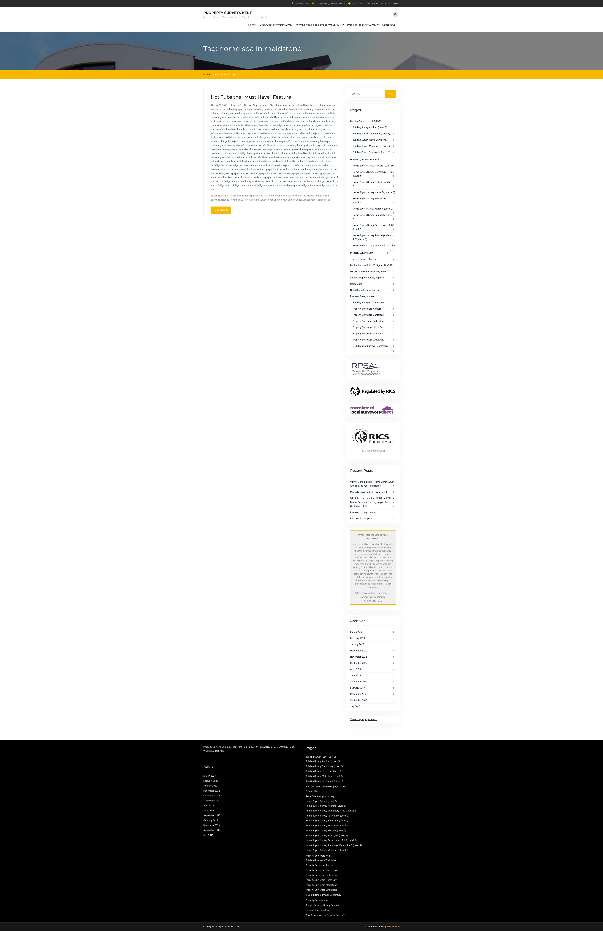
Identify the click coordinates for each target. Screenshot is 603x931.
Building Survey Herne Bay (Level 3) (371, 139)
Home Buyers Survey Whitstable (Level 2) (374, 245)
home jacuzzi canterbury (249, 129)
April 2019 (355, 669)
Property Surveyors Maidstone (368, 333)
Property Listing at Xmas (363, 512)
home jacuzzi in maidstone (295, 133)
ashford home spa (327, 105)
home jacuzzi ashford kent (223, 129)
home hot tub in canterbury (293, 117)
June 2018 (355, 675)
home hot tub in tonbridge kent (316, 121)
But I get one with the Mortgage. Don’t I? (371, 265)
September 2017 (358, 681)
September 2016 (358, 700)
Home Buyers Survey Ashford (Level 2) (373, 165)
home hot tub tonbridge (270, 125)
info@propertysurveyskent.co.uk (330, 3)
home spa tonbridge (236, 153)
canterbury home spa (313, 109)
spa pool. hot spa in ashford (244, 173)
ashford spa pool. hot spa (239, 109)
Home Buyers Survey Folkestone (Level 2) (327, 815)
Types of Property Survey (361, 24)
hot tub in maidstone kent (223, 161)
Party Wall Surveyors (361, 518)
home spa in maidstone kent (235, 149)
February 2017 (357, 687)
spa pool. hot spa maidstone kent (280, 181)
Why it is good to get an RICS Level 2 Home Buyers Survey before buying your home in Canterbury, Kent (373, 502)
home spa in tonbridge (261, 149)
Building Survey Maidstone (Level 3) (371, 146)
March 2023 (356, 632)
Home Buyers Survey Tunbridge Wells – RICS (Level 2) (333, 845)
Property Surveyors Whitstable (368, 339)
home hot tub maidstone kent (244, 125)
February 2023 (357, 638)
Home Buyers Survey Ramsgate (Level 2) (326, 835)
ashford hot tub (218, 109)
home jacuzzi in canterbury (237, 133)
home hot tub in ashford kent (265, 117)
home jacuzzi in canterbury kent (266, 133)
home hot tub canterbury (309, 113)
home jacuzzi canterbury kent (276, 129)
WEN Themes (393, 926)
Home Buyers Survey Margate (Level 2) (373, 208)
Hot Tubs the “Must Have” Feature (251, 97)
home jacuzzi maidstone (284, 137)
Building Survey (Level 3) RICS (365, 121)
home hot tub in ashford (238, 117)
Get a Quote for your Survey (275, 24)
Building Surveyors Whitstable (368, 302)
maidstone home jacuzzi (280, 165)
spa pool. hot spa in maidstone (248, 177)
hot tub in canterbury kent (302, 157)
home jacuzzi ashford (322, 125)
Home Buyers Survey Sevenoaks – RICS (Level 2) (331, 840)
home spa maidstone (310, 149)
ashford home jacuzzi (306, 105)
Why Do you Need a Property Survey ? (318, 24)
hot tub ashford (280, 153)
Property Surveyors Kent (362, 296)
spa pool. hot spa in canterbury (307, 173)
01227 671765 (302, 3)
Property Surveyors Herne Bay (368, 327)
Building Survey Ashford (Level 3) (370, 127)
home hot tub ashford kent (283, 113)
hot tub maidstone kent (311, 161)
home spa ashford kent (286, 141)
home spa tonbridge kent (259, 153)
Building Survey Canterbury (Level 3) (371, 133)
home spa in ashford (237, 145)
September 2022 (358, 663)
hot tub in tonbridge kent (268, 161)
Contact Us (388, 24)
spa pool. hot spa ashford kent (280, 169)
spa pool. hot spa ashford (251, 169)
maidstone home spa (303, 165)
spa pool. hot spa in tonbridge (314, 177)
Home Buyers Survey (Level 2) (365, 159)
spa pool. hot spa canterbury (310, 169)
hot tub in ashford (235, 157)
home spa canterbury (309, 141)
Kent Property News (257, 105)
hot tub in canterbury (279, 157)
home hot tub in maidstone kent (258, 121)
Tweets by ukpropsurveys (363, 719)
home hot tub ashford (258, 113)
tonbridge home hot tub (241, 185)
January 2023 (357, 644)
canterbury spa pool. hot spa (233, 113)
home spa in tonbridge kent (286, 149)
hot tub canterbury (318, 153)
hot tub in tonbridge (246, 161)
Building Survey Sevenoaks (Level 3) (371, 152)
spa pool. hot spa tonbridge (311, 181)
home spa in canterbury (285, 145)
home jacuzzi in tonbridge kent (256, 137)
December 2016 (358, 694)
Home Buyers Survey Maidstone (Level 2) (326, 825)
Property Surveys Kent (227, 13)
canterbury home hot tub (265, 109)
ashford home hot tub (284, 105)
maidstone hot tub (323, 165)
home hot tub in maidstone (229, 121)
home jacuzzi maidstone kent (311, 137)
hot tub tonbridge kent (232, 165)
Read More (219, 210)
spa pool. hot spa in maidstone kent (281, 177)
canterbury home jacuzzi (290, 109)
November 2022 (358, 656)
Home (252, 24)
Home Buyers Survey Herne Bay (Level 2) (374, 192)
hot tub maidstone (290, 161)
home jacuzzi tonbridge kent (242, 141)
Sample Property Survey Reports (367, 277)
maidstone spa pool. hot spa (224, 169)
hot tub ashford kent (298, 153)
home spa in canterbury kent (311, 145)
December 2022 (358, 650)
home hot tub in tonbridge (287, 121)
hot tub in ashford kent (256, 157)
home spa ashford (265, 141)
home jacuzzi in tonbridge (228, 137)
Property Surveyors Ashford (367, 308)
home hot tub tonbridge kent (297, 125)
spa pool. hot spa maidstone (249, 181)
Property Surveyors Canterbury (368, 314)
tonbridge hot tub (306, 185)
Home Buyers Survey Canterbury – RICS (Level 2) (330, 810)
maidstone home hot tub (256, 165)
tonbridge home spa (287, 185)
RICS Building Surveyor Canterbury (370, 346)
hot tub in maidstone (326, 157)
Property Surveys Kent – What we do (369, 492)
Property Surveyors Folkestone (369, 321)
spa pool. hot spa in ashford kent (275, 173)
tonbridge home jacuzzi (265, 185)
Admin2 (237, 105)
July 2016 (355, 706)
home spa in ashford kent (260, 145)
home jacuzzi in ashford (303, 129)
